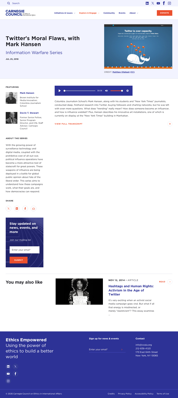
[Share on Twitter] (8, 208)
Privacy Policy (125, 394)
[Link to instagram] (169, 3)
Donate (164, 13)
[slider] (79, 90)
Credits (111, 394)
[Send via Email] (33, 208)
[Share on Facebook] (25, 208)
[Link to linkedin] (147, 3)
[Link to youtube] (158, 3)
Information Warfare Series (34, 52)
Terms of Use (163, 394)
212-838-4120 (143, 348)
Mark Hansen (27, 93)
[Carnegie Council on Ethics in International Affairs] (21, 13)
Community (109, 13)
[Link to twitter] (153, 3)
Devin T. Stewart (29, 113)
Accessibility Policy (144, 394)
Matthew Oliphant (121, 72)
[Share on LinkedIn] (17, 208)
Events (122, 13)
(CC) (132, 72)
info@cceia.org (144, 345)
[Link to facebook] (164, 3)
